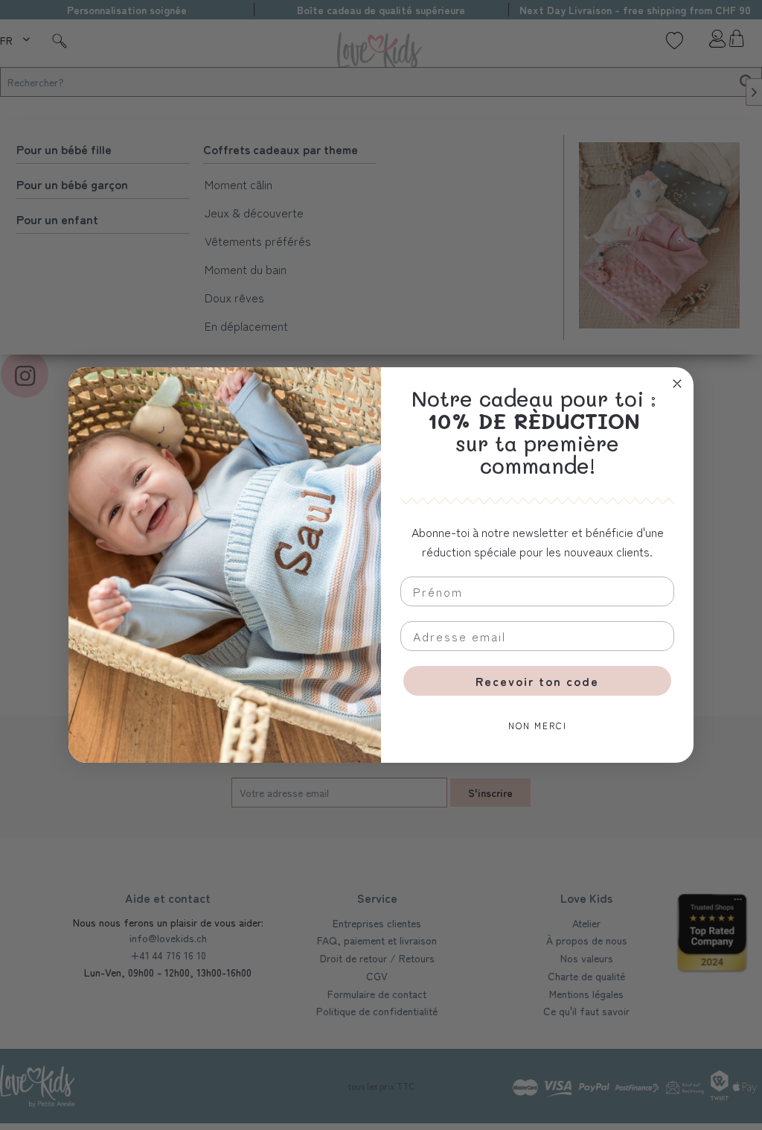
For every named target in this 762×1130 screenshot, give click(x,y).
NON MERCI (537, 725)
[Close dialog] (677, 384)
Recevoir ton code (537, 681)
